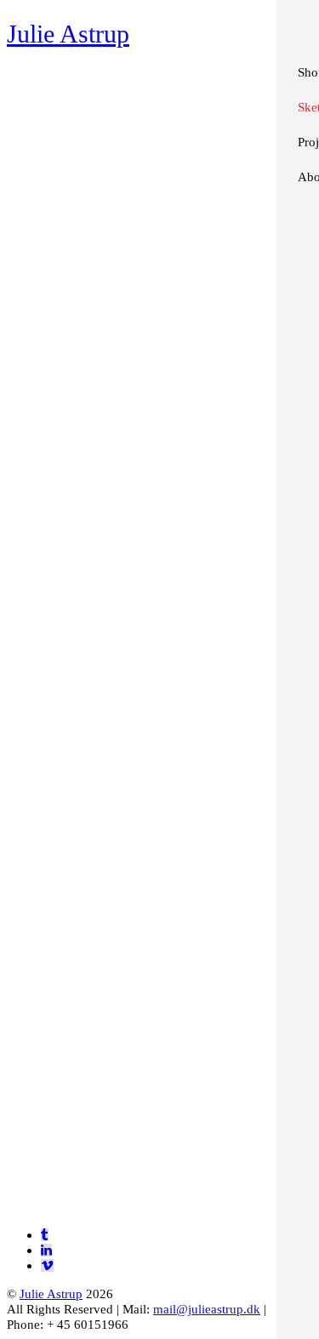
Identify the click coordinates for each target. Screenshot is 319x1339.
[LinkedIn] (46, 1250)
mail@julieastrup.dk (206, 1309)
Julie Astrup (51, 1293)
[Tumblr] (44, 1235)
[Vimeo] (47, 1265)
